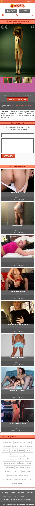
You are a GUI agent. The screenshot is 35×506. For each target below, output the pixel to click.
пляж (22, 447)
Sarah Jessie (27, 443)
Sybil (29, 479)
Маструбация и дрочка (21, 105)
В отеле (21, 451)
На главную (5, 493)
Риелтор (22, 455)
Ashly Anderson (12, 475)
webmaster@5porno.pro (27, 504)
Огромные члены (9, 463)
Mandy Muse (8, 443)
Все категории (6, 496)
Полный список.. (17, 484)
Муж (28, 459)
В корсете (17, 443)
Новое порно (21, 493)
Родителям (5, 499)
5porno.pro (13, 504)
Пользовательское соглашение (21, 499)
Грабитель (13, 451)
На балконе (14, 455)
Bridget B (17, 471)
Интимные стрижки (11, 459)
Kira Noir (5, 451)
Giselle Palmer (9, 467)
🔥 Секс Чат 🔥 (29, 1)
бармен (15, 447)
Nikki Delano (23, 475)
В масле (22, 459)
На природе (9, 471)
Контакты (21, 496)
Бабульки (20, 463)
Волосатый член (20, 479)
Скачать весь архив (17, 99)
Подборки (28, 447)
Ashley (28, 467)
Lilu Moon (29, 451)
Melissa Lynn (7, 447)
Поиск (13, 493)
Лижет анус (26, 471)
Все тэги (30, 493)
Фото (14, 496)
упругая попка (8, 479)
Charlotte (28, 463)
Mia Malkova (20, 467)
